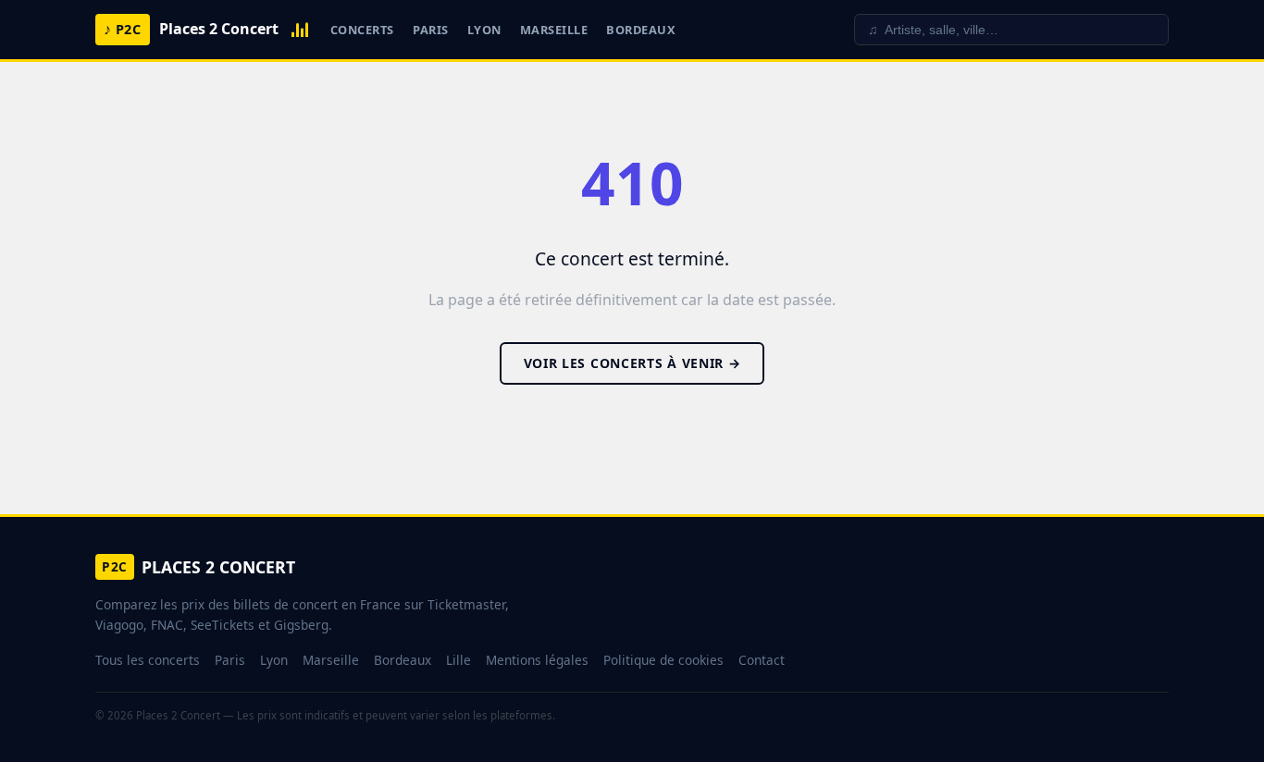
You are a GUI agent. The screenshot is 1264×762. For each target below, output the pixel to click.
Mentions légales (537, 660)
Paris (431, 29)
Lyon (484, 29)
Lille (458, 660)
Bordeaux (640, 29)
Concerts (362, 29)
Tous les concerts (147, 660)
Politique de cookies (663, 660)
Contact (761, 660)
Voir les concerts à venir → (632, 363)
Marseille (554, 29)
